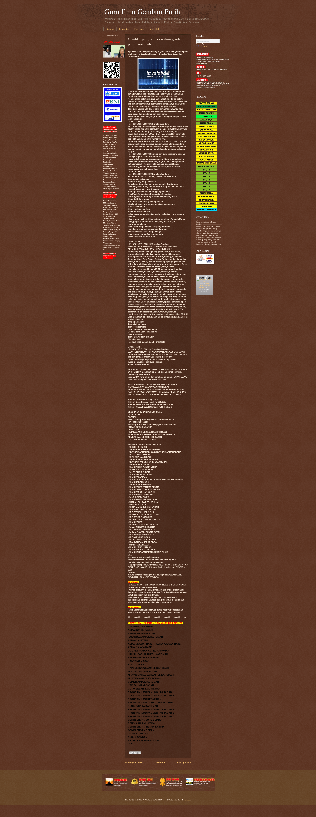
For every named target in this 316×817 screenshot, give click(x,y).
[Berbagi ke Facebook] (137, 752)
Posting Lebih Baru (134, 762)
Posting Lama (184, 762)
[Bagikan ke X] (135, 752)
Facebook (139, 29)
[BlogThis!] (133, 752)
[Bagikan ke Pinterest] (140, 752)
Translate (204, 46)
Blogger (187, 800)
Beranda (160, 762)
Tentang (110, 29)
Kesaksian (124, 29)
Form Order (155, 29)
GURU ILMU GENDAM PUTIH (204, 286)
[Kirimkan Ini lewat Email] (130, 752)
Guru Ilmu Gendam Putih (142, 11)
